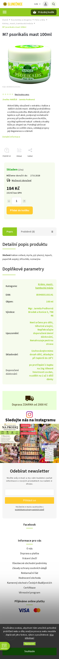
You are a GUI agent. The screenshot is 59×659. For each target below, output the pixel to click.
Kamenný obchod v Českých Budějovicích (29, 583)
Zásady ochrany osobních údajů (29, 568)
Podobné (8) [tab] (28, 231)
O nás (30, 548)
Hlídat (19, 156)
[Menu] (4, 12)
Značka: (18, 99)
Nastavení (29, 644)
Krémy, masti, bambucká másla (44, 286)
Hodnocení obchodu (30, 578)
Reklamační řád (29, 573)
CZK (36, 4)
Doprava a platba (29, 553)
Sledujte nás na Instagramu (30, 420)
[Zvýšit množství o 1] (24, 201)
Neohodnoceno (22, 94)
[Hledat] (54, 4)
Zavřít (46, 162)
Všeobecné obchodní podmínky (29, 563)
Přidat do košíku (19, 210)
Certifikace (30, 588)
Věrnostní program (29, 592)
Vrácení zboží (29, 558)
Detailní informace (11, 136)
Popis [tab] (10, 231)
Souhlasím (29, 651)
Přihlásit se (29, 500)
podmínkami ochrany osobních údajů (29, 509)
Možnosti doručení (21, 180)
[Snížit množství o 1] (8, 201)
